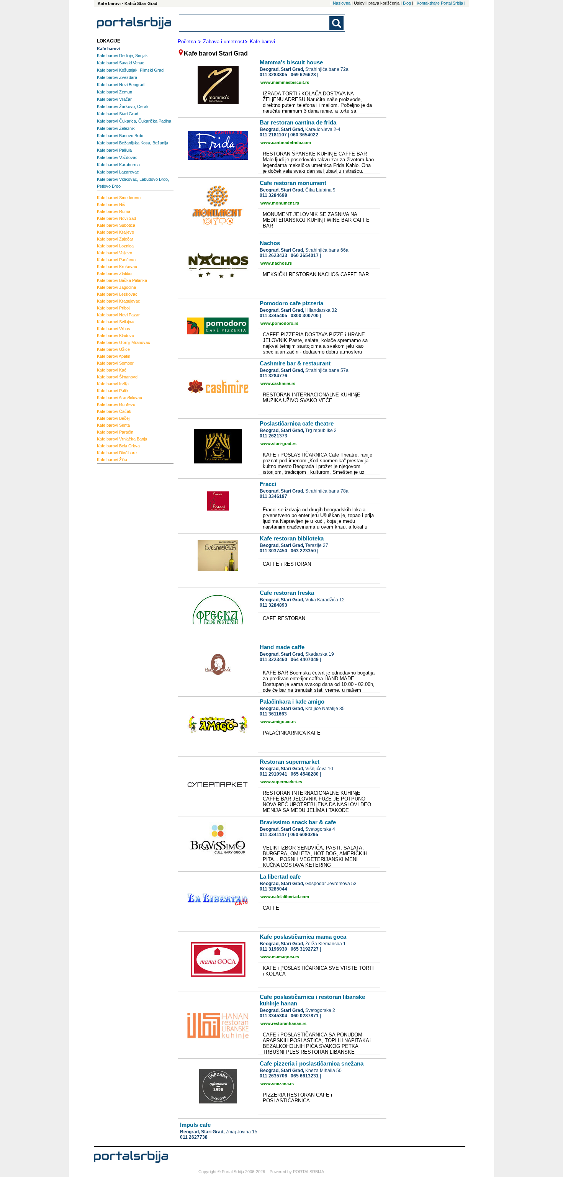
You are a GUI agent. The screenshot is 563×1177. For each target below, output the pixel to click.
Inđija (113, 383)
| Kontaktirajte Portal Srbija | (439, 3)
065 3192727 (305, 949)
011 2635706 (273, 1076)
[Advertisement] (127, 582)
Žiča (112, 459)
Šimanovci (117, 377)
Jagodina (116, 287)
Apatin (113, 356)
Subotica (116, 225)
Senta (113, 425)
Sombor (115, 363)
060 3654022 (304, 135)
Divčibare (117, 452)
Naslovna (341, 3)
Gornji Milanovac (123, 342)
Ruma (113, 211)
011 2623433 (273, 255)
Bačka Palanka (122, 280)
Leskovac (117, 294)
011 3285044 (273, 889)
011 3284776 (273, 375)
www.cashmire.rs (277, 383)
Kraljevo (115, 232)
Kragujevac (118, 301)
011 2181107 (273, 135)
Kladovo (115, 335)
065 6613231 (305, 1076)
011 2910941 (273, 774)
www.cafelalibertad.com (284, 896)
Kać (111, 370)
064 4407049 (305, 659)
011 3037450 (273, 550)
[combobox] (254, 23)
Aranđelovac (119, 397)
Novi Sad (116, 218)
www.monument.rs (279, 203)
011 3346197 (273, 496)
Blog (407, 3)
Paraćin (115, 432)
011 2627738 (194, 1137)
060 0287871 (305, 1015)
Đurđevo (116, 404)
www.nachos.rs (276, 263)
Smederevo (119, 197)
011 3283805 (273, 74)
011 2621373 (273, 436)
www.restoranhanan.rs (283, 1023)
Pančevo (116, 259)
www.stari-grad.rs (278, 443)
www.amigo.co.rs (278, 721)
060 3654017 (305, 255)
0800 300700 (305, 315)
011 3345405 (273, 315)
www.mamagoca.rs (279, 956)
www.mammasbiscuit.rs (284, 82)
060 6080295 (304, 834)
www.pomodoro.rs (279, 323)
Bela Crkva (118, 446)
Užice (113, 349)
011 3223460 (273, 659)
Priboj (113, 308)
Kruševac (117, 266)
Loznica (115, 246)
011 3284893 (273, 605)
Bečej (113, 418)
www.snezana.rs (277, 1083)
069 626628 (303, 74)
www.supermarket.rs (281, 781)
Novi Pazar (118, 315)
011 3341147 (273, 834)
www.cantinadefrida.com (285, 142)
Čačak (114, 411)
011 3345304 (273, 1015)
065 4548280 (305, 774)
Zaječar (115, 239)
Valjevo (114, 252)
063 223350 (303, 550)
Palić (112, 390)
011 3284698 (273, 195)
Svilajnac (116, 321)
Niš (111, 204)
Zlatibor (115, 273)
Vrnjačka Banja (122, 439)
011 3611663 (273, 714)
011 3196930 (273, 949)
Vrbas (113, 328)
